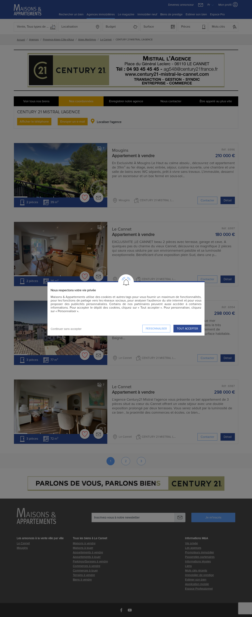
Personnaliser (156, 328)
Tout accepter (187, 328)
